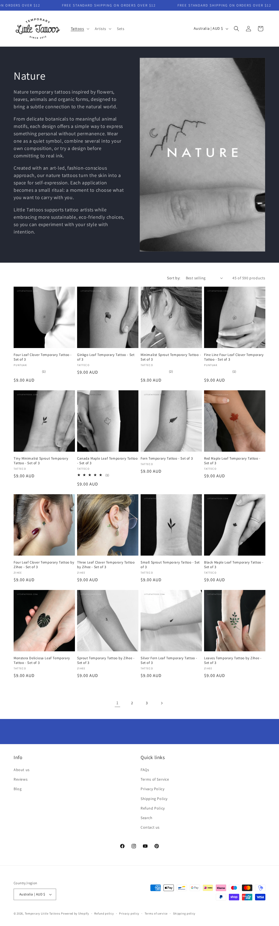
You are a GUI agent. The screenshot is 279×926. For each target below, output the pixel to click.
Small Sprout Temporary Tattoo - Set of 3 (170, 564)
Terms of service (156, 913)
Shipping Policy (154, 798)
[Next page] (162, 703)
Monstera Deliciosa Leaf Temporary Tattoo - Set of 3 (42, 660)
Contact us (150, 827)
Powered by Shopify (75, 913)
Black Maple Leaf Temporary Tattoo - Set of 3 (233, 564)
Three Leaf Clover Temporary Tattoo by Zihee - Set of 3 (106, 564)
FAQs (145, 769)
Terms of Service (155, 779)
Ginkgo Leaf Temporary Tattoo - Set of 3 (105, 357)
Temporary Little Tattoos (42, 913)
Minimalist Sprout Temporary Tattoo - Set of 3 (171, 357)
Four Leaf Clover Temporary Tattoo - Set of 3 (43, 357)
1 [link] (117, 703)
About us (22, 769)
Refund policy (104, 913)
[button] (80, 28)
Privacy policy (129, 913)
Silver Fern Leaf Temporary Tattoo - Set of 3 (169, 660)
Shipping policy (184, 913)
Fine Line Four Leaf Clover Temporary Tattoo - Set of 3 (234, 357)
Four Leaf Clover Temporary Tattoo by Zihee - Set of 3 (44, 564)
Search (147, 817)
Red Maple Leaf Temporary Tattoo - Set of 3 (232, 460)
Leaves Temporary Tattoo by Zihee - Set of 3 (232, 660)
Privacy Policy (152, 788)
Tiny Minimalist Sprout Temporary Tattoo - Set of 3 (41, 460)
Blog (18, 788)
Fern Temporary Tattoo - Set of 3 (167, 458)
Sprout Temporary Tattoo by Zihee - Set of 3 (105, 660)
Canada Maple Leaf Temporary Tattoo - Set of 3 (107, 460)
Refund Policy (153, 808)
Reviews (21, 779)
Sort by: (173, 277)
